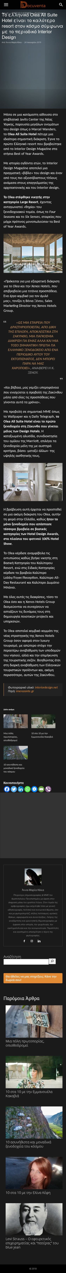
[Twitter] (14, 789)
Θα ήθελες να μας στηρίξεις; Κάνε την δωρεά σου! (31, 978)
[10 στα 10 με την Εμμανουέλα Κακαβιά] (43, 721)
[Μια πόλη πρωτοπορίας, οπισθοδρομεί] (16, 721)
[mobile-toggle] (6, 4)
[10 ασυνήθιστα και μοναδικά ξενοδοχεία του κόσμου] (16, 753)
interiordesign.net (46, 687)
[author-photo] (33, 885)
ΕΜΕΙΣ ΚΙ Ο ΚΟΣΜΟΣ (21, 13)
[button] (61, 4)
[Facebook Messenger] (34, 789)
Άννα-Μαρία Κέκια (13, 42)
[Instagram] (33, 941)
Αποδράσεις (40, 13)
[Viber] (48, 789)
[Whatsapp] (27, 789)
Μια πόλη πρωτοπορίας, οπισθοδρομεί (11, 737)
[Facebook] (7, 789)
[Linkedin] (21, 789)
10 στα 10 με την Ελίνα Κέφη (28, 1192)
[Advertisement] (33, 75)
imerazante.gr (25, 691)
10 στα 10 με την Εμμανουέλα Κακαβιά (29, 1093)
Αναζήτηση (12, 956)
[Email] (41, 789)
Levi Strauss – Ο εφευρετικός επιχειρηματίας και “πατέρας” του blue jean (32, 1242)
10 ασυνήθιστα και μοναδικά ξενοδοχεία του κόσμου (14, 768)
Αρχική (5, 13)
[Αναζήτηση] (52, 961)
